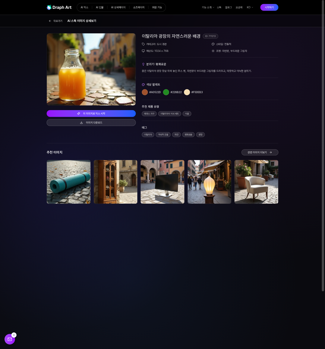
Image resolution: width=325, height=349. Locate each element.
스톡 (219, 7)
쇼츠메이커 (138, 7)
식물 (187, 113)
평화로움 (188, 134)
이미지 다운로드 (94, 122)
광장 (200, 134)
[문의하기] (10, 339)
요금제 (239, 7)
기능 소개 (207, 7)
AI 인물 (99, 7)
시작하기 (269, 7)
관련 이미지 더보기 (257, 152)
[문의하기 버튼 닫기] (14, 335)
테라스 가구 (149, 113)
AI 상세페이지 (118, 7)
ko (249, 7)
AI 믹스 (84, 7)
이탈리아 (148, 134)
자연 (176, 134)
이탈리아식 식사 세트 (170, 113)
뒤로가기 (57, 20)
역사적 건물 (163, 134)
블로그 (228, 7)
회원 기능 (157, 7)
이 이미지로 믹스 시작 (94, 113)
